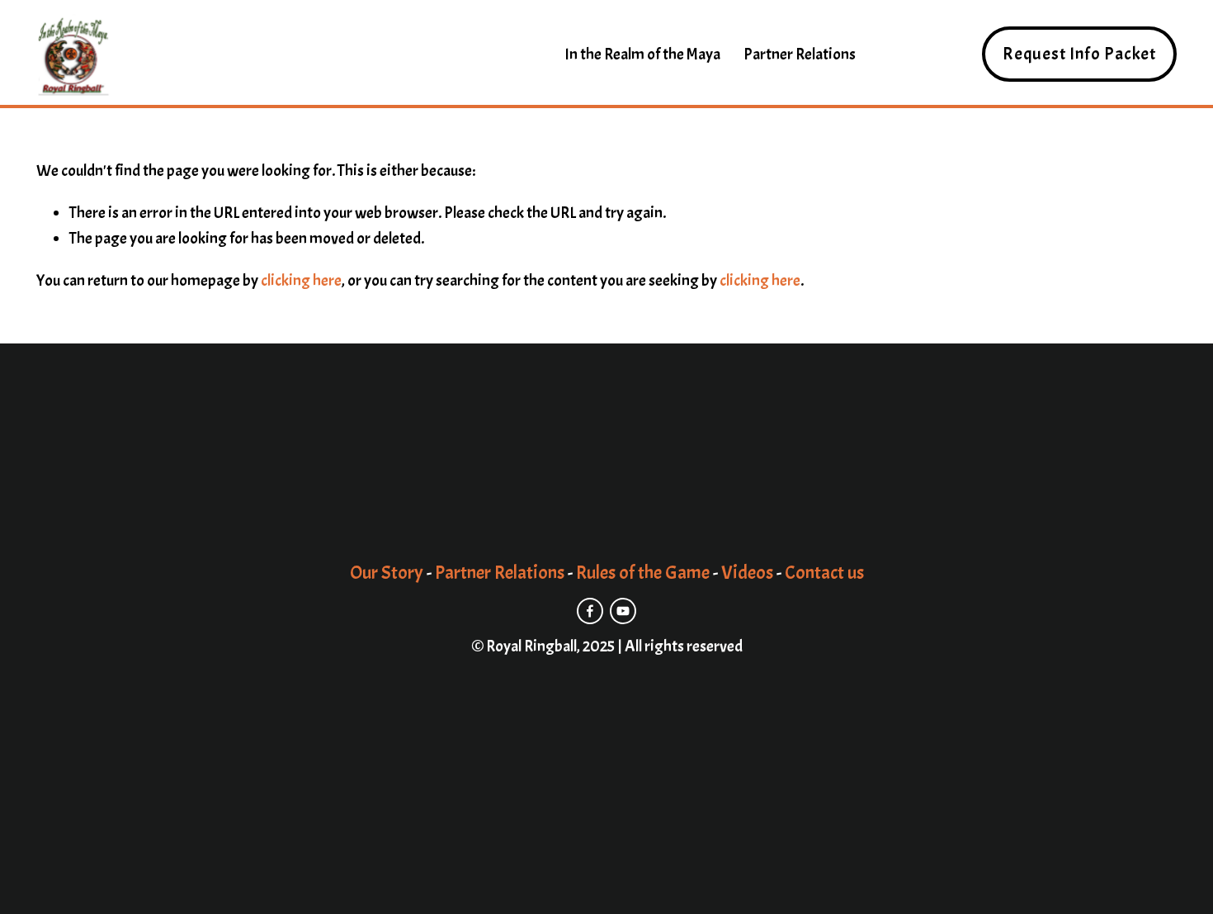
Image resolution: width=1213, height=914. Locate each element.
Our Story (386, 573)
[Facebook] (590, 611)
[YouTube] (623, 611)
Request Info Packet (1079, 54)
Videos (747, 573)
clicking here (301, 280)
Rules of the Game (643, 573)
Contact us (824, 573)
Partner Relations (799, 54)
